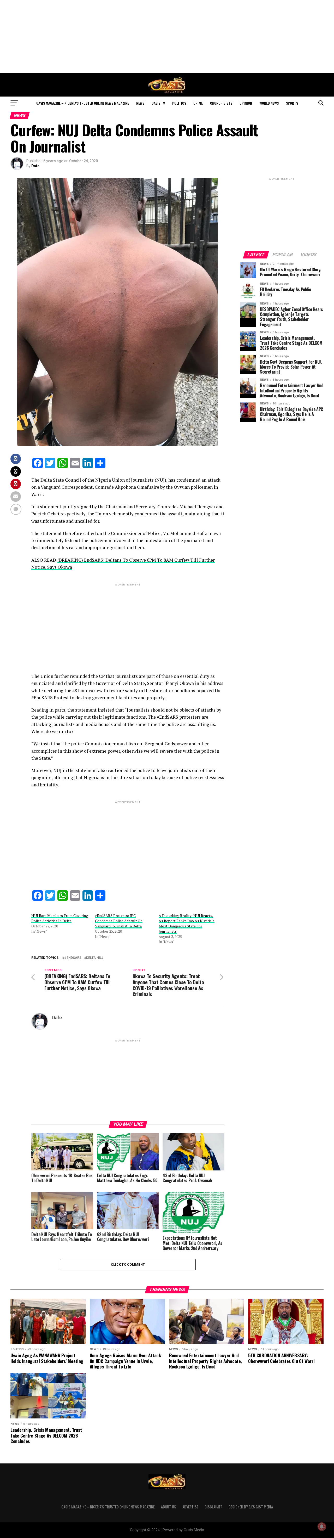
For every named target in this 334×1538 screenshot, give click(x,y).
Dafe (35, 166)
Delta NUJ (94, 958)
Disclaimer (213, 1506)
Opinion (246, 103)
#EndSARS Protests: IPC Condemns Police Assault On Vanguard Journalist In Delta (118, 920)
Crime (198, 103)
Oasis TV (158, 103)
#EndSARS (72, 958)
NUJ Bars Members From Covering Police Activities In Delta (59, 918)
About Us (168, 1506)
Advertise (190, 1506)
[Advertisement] (167, 36)
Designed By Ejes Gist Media (251, 1506)
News (140, 103)
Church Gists (221, 103)
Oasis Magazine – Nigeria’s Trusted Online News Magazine (82, 103)
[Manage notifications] (322, 1526)
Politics (179, 103)
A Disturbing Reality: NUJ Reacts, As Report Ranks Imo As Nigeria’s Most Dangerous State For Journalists (186, 923)
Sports (292, 103)
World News (269, 103)
